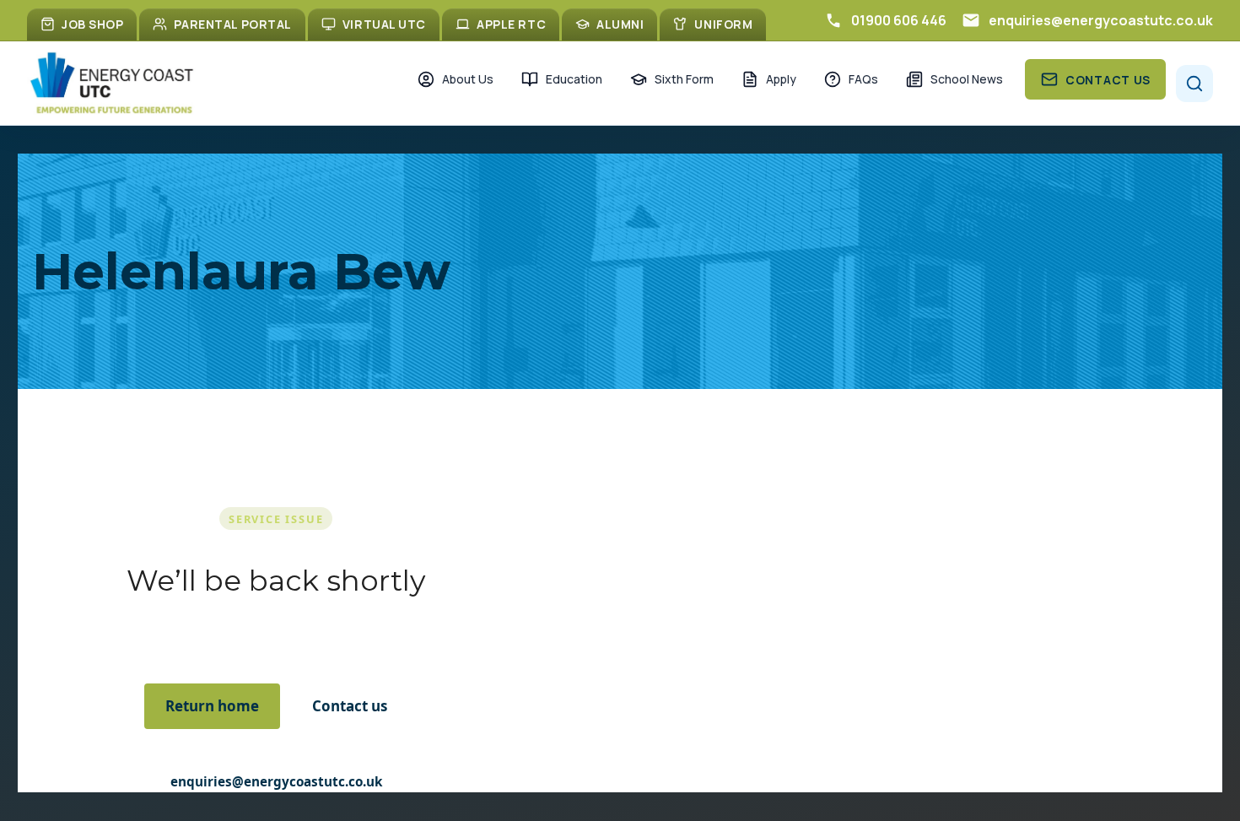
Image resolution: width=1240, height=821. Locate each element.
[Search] (1194, 83)
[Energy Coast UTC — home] (111, 83)
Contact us (349, 706)
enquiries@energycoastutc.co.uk (276, 781)
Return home (212, 706)
